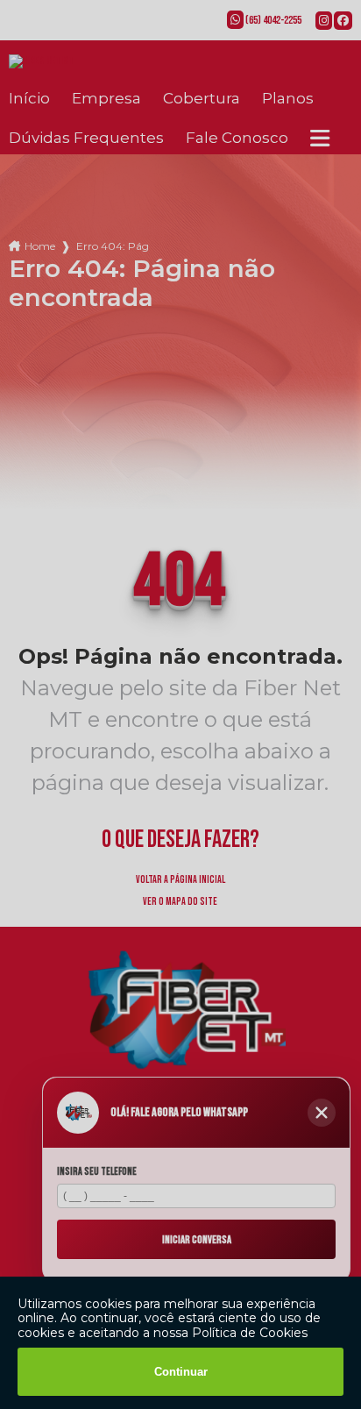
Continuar (181, 1371)
